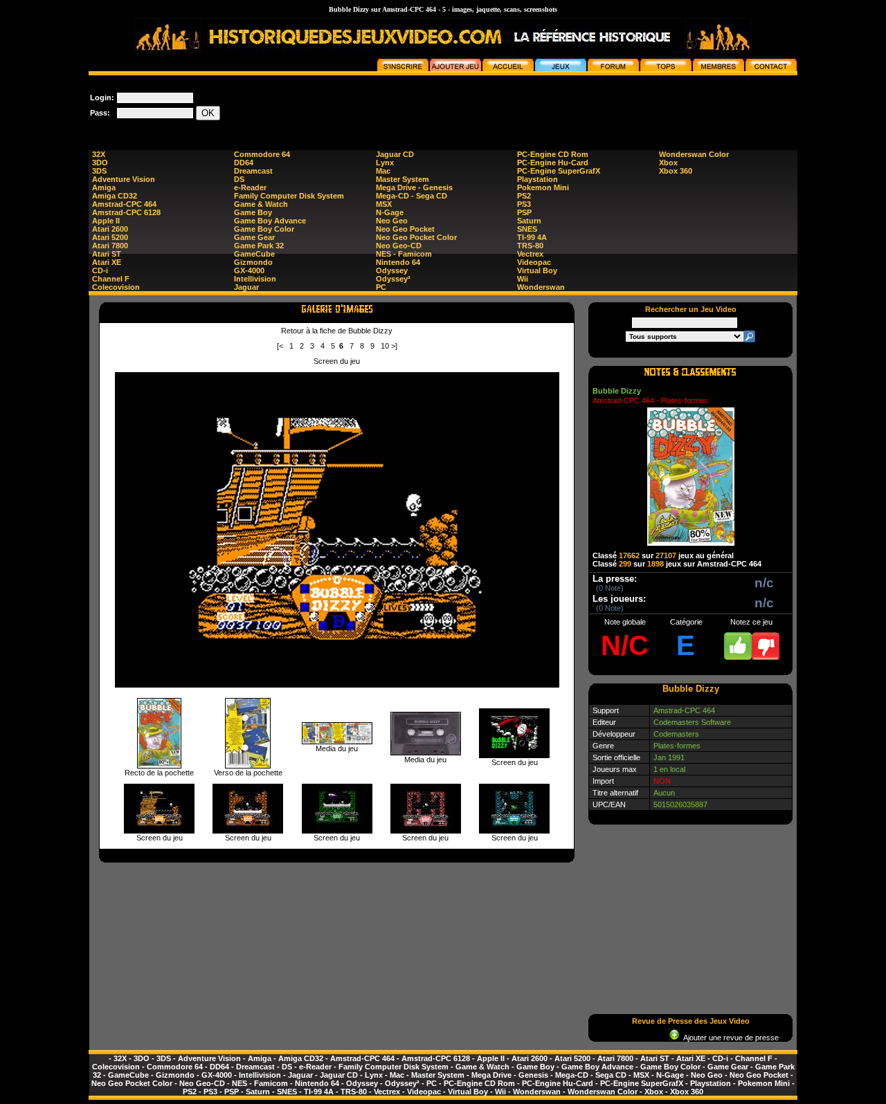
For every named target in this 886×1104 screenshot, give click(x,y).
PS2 (524, 196)
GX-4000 (249, 270)
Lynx (385, 162)
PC (381, 287)
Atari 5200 (110, 237)
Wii (522, 279)
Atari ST (106, 254)
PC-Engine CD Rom (552, 154)
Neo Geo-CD (399, 245)
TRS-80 (530, 245)
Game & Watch (261, 204)
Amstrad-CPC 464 (124, 204)
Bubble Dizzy (617, 391)
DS (239, 179)
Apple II (106, 221)
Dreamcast (253, 171)
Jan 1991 (669, 757)
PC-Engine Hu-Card (552, 162)
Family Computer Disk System (289, 196)
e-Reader (250, 187)
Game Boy (253, 212)
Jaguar (246, 287)
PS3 (524, 204)
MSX (384, 204)
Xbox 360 (675, 171)
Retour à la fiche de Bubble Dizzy (336, 330)
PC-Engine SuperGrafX (558, 171)
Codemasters (676, 734)
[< (280, 346)
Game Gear (254, 237)
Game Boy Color (264, 229)
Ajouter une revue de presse (729, 1037)
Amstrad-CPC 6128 (126, 212)
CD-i (100, 270)
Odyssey (392, 270)
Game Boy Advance (270, 221)
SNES (527, 229)
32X (98, 154)
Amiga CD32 (114, 196)
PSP (524, 212)
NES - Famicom (404, 254)
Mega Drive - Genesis (414, 187)
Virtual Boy (537, 270)
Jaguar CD (395, 154)
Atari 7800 (110, 245)
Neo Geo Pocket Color (416, 237)
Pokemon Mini (543, 187)
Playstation (537, 179)
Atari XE (106, 262)
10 (385, 346)
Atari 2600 (110, 229)
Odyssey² (393, 279)
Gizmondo (253, 262)
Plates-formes (676, 746)
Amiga (104, 187)
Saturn (529, 221)
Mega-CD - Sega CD (411, 196)
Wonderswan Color (694, 154)
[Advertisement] (545, 106)
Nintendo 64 (398, 262)
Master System (402, 179)
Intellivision (255, 279)
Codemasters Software (692, 722)
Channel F (110, 279)
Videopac (534, 262)
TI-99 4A (532, 237)
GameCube (254, 254)
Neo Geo (392, 221)
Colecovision (116, 287)
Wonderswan (541, 287)
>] (394, 346)
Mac (383, 171)
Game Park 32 (259, 245)
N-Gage (390, 212)
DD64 (243, 162)
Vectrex (530, 254)
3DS (99, 171)
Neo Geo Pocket (405, 229)
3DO (100, 162)
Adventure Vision (123, 179)
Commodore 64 (262, 154)
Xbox (668, 162)
